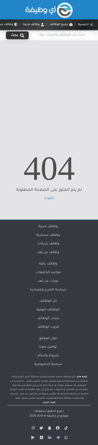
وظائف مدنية (48, 227)
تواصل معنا (48, 347)
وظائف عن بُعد (48, 252)
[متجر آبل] (41, 438)
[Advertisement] (49, 92)
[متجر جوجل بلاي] (32, 438)
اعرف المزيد (49, 402)
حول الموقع (48, 338)
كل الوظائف (48, 301)
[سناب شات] (49, 429)
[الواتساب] (65, 438)
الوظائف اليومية (48, 310)
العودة (49, 198)
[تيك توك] (65, 429)
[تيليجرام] (57, 438)
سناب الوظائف (48, 318)
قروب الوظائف (48, 327)
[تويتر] (41, 429)
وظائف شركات (48, 244)
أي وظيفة (53, 416)
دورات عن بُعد (48, 281)
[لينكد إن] (49, 438)
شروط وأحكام (48, 356)
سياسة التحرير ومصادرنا (48, 290)
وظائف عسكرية (48, 235)
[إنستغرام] (32, 429)
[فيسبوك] (57, 429)
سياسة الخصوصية (48, 364)
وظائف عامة (48, 264)
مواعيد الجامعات (48, 272)
